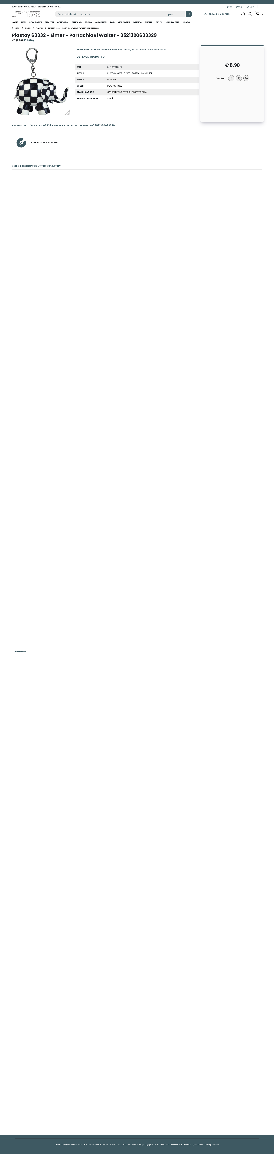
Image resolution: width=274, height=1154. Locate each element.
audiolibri (101, 22)
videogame (124, 22)
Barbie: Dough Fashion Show (137, 784)
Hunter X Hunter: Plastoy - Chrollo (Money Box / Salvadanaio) (137, 220)
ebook (88, 22)
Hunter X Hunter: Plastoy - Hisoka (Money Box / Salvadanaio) (137, 377)
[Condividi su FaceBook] (231, 78)
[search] (189, 14)
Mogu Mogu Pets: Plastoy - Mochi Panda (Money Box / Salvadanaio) (137, 612)
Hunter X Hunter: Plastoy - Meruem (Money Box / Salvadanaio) (137, 298)
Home (15, 22)
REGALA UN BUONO (219, 14)
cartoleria (172, 22)
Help (240, 7)
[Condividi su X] (239, 78)
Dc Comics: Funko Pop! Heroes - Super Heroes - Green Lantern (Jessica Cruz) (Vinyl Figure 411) (137, 1019)
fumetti (49, 22)
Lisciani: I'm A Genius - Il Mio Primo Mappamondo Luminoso (137, 705)
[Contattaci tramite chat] (243, 14)
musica (137, 22)
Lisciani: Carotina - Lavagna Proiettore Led (137, 941)
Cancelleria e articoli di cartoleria (127, 92)
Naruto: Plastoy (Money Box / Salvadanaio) (137, 534)
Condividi (220, 78)
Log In (251, 7)
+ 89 (109, 98)
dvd (112, 22)
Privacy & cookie (212, 1144)
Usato (186, 22)
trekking (77, 22)
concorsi (62, 22)
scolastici (35, 22)
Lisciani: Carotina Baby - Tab (137, 862)
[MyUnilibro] (250, 14)
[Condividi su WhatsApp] (246, 78)
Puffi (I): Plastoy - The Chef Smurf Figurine (137, 455)
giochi (159, 22)
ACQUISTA (138, 242)
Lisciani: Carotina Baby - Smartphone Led (137, 1098)
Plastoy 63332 (114, 86)
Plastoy (111, 79)
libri (23, 22)
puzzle (148, 22)
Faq (230, 7)
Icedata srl (198, 1144)
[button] (259, 14)
